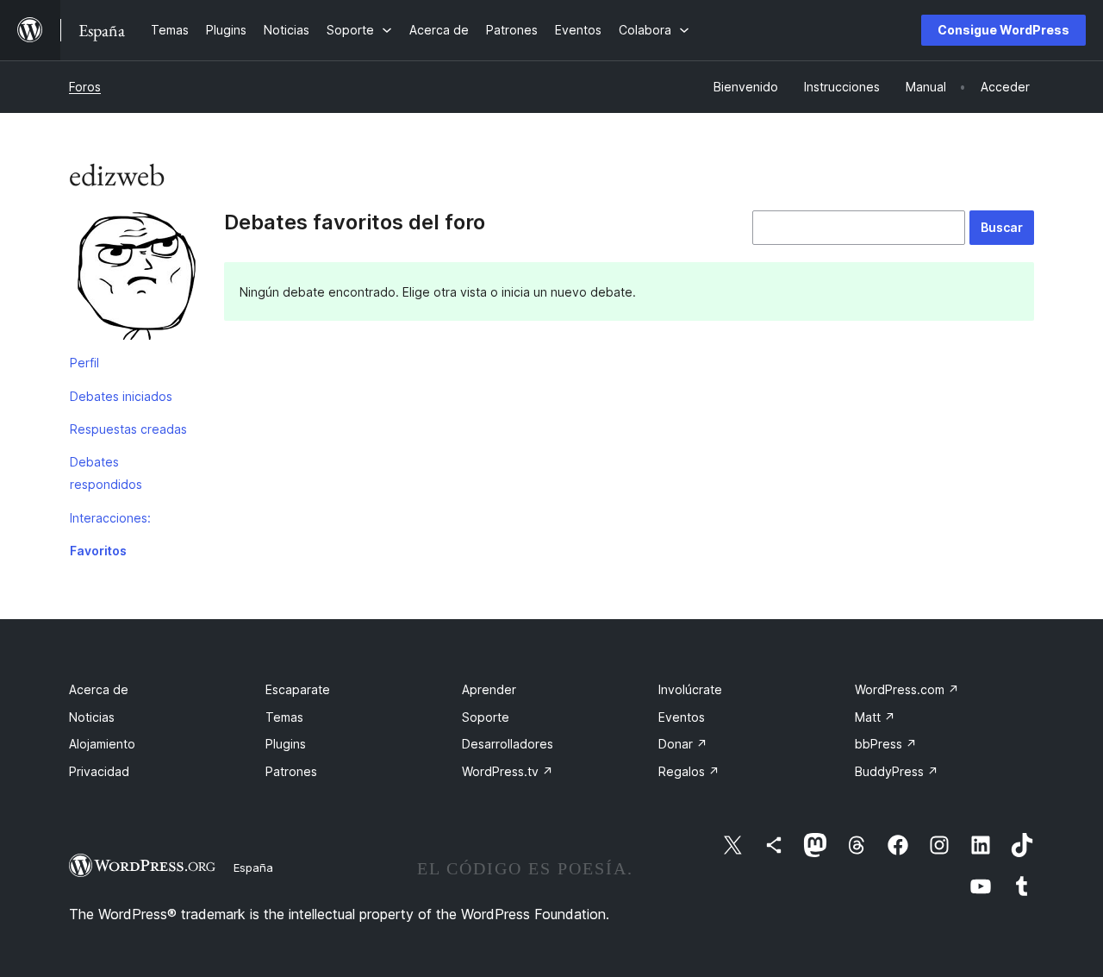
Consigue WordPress (1003, 29)
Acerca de (98, 689)
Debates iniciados (121, 396)
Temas (284, 717)
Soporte (485, 717)
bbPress (886, 743)
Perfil (84, 362)
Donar (682, 743)
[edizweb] (133, 278)
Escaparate (297, 689)
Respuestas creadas (128, 429)
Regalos (689, 771)
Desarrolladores (507, 743)
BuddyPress (896, 771)
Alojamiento (102, 743)
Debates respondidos (106, 473)
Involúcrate (690, 689)
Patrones (291, 771)
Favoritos (98, 550)
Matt (875, 717)
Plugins (285, 743)
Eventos (681, 717)
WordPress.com (907, 689)
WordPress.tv (507, 771)
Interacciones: (110, 517)
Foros (85, 86)
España (253, 867)
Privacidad (99, 771)
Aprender (489, 689)
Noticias (92, 717)
